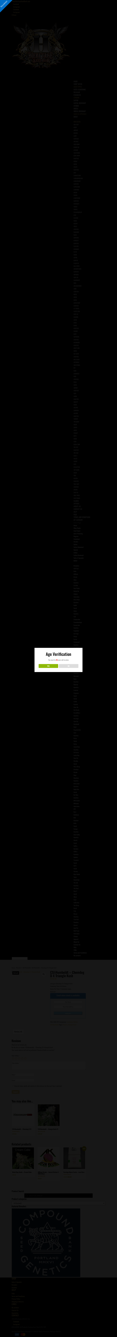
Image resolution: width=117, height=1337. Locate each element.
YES (48, 666)
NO (68, 666)
